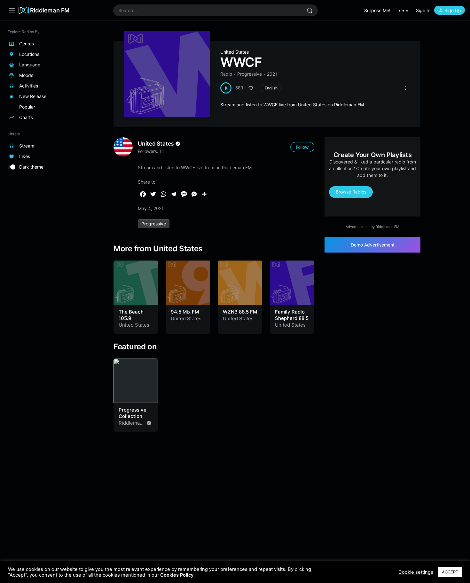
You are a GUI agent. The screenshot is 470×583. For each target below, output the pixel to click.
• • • (403, 10)
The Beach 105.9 (131, 315)
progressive (153, 223)
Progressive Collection (132, 413)
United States (234, 52)
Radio (226, 74)
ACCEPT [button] (450, 571)
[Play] (225, 88)
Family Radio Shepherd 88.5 (292, 315)
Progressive (249, 74)
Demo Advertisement (373, 244)
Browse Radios (351, 191)
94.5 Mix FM (185, 312)
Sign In (423, 10)
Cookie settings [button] (415, 572)
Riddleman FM (50, 10)
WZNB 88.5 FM (240, 312)
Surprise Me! (377, 10)
